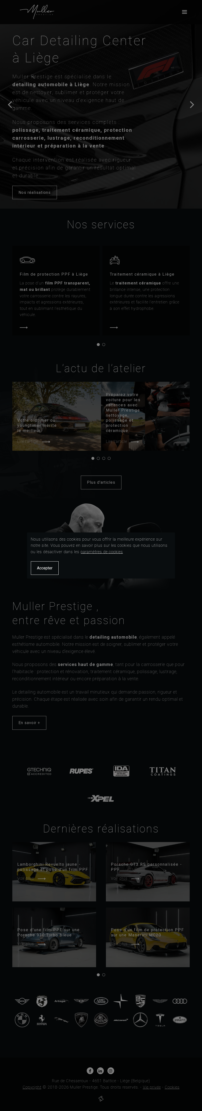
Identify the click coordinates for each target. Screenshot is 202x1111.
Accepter (44, 568)
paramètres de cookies (102, 551)
